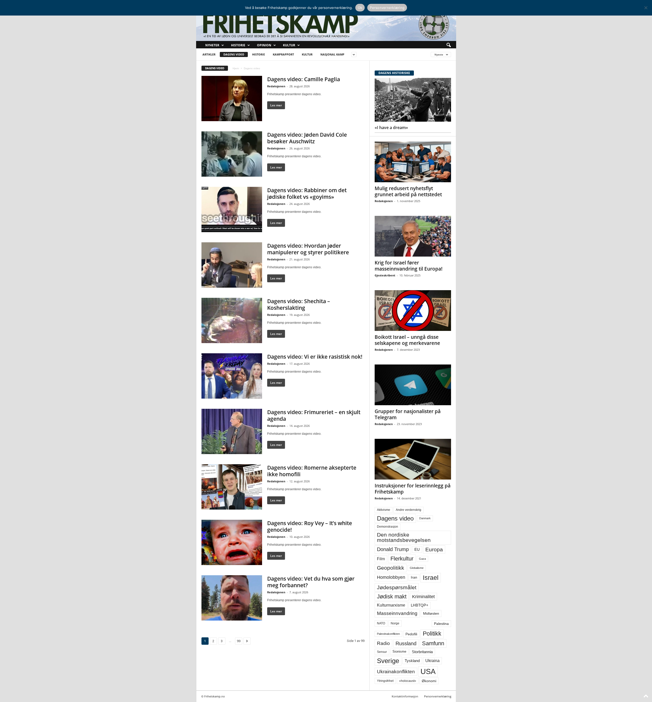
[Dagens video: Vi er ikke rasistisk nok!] (231, 376)
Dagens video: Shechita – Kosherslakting (298, 304)
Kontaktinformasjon (405, 696)
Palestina (441, 624)
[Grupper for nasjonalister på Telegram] (413, 384)
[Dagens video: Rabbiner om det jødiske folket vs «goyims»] (231, 209)
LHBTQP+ (419, 605)
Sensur (382, 652)
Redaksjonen (276, 86)
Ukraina (432, 660)
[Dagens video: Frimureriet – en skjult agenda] (231, 431)
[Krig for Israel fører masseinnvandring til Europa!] (413, 236)
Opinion (264, 45)
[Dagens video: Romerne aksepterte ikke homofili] (231, 487)
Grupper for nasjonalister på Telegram (408, 414)
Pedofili (411, 634)
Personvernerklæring (437, 696)
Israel (431, 577)
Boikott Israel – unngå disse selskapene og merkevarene (407, 340)
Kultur (289, 45)
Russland (406, 643)
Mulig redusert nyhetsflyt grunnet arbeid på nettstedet (408, 191)
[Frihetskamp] (326, 24)
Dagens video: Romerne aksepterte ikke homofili (311, 471)
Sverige (388, 661)
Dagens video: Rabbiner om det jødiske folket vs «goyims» (307, 193)
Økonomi (429, 681)
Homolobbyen (391, 577)
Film (381, 558)
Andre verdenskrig (408, 510)
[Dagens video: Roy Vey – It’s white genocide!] (231, 542)
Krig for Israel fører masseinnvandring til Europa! (408, 265)
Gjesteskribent (385, 275)
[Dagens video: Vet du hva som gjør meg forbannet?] (231, 598)
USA (428, 671)
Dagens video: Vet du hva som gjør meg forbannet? (311, 582)
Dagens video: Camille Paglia (303, 79)
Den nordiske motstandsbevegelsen (404, 537)
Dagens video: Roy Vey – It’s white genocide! (309, 526)
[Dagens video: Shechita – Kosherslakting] (231, 320)
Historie (238, 45)
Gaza (422, 558)
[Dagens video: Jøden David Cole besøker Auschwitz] (231, 154)
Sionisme (399, 651)
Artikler (208, 54)
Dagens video (233, 54)
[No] (645, 7)
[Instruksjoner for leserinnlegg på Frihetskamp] (413, 459)
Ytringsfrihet (385, 680)
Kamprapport (283, 54)
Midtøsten (431, 613)
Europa (434, 549)
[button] (448, 45)
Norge (395, 623)
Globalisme (417, 567)
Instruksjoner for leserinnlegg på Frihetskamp (413, 488)
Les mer (276, 105)
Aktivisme (383, 510)
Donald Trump (393, 549)
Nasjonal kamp (332, 54)
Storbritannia (422, 652)
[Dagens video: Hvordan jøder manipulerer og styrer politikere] (231, 265)
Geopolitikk (390, 568)
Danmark (425, 518)
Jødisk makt (391, 596)
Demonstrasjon (387, 526)
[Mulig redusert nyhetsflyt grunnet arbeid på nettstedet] (413, 162)
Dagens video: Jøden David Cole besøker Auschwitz (307, 138)
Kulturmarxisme (391, 605)
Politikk (432, 633)
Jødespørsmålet (396, 587)
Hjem (236, 68)
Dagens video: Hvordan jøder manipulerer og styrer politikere (308, 249)
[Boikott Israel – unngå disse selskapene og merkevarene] (413, 310)
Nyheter (212, 45)
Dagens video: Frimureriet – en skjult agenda (313, 415)
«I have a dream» (391, 127)
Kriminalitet (423, 596)
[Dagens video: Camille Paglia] (231, 98)
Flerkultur (401, 558)
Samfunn (433, 643)
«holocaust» (407, 681)
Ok (360, 8)
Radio (383, 643)
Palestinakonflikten (388, 633)
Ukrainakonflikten (396, 671)
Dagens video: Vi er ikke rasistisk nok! (314, 356)
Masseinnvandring (397, 613)
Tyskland (412, 661)
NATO (381, 623)
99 (238, 641)
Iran (414, 577)
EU (417, 549)
